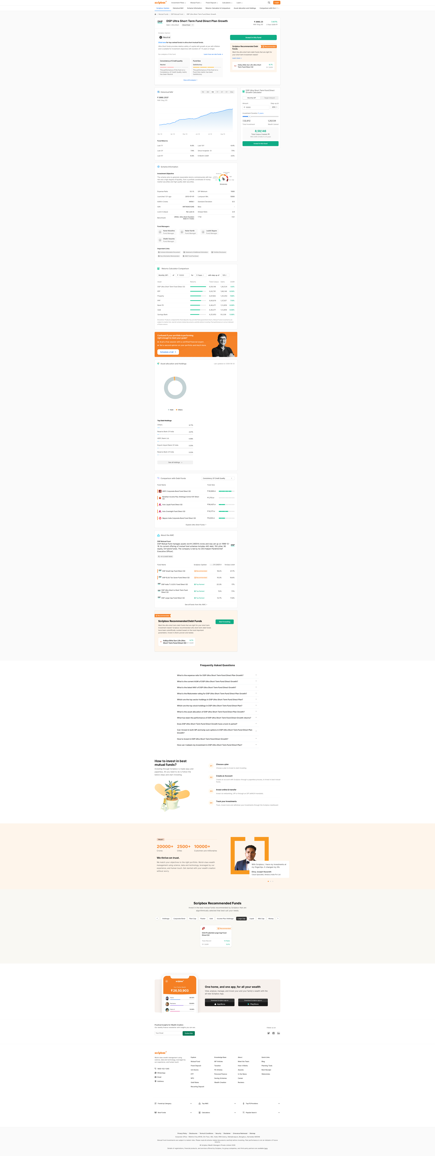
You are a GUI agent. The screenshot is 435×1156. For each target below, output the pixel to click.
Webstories (266, 1074)
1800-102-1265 (163, 1069)
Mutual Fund (195, 1061)
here (266, 1148)
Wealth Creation (220, 1082)
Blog (263, 1061)
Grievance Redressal (240, 1133)
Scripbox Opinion (162, 8)
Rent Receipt (266, 1070)
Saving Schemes (220, 1078)
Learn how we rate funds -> (213, 54)
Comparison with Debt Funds (270, 8)
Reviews (241, 1082)
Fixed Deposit (196, 1066)
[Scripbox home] (161, 2)
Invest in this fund (253, 37)
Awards (241, 1070)
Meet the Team (243, 1061)
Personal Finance (220, 1074)
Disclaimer (227, 1133)
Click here (162, 42)
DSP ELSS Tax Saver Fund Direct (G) (176, 578)
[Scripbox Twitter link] (268, 1033)
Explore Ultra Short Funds (195, 525)
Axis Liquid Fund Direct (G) (172, 504)
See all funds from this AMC (195, 604)
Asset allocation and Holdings (245, 8)
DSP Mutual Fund (177, 14)
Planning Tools (267, 1066)
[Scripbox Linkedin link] (277, 1033)
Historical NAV (178, 8)
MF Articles (218, 1061)
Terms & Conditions (206, 1133)
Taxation (217, 1066)
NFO (192, 1078)
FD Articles (218, 1070)
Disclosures (193, 1133)
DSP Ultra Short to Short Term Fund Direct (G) (174, 591)
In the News (242, 1074)
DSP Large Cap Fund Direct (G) (173, 598)
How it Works (243, 1066)
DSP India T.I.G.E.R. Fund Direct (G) (174, 584)
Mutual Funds (163, 14)
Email (159, 1077)
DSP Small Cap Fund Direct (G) (173, 571)
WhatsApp (161, 1073)
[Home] (155, 14)
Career (240, 1078)
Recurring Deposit (197, 1087)
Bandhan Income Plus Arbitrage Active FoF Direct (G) (180, 498)
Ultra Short (175, 25)
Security (218, 1133)
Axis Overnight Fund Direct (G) (173, 511)
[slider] (249, 116)
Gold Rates (195, 1082)
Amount (245, 103)
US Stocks (195, 1070)
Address (160, 1081)
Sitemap (252, 1133)
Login (277, 3)
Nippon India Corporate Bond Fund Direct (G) (179, 518)
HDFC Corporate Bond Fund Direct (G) (176, 491)
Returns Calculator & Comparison (218, 8)
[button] (179, 3)
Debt (168, 25)
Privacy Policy (182, 1133)
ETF (192, 1074)
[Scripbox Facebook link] (272, 1033)
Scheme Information (194, 8)
